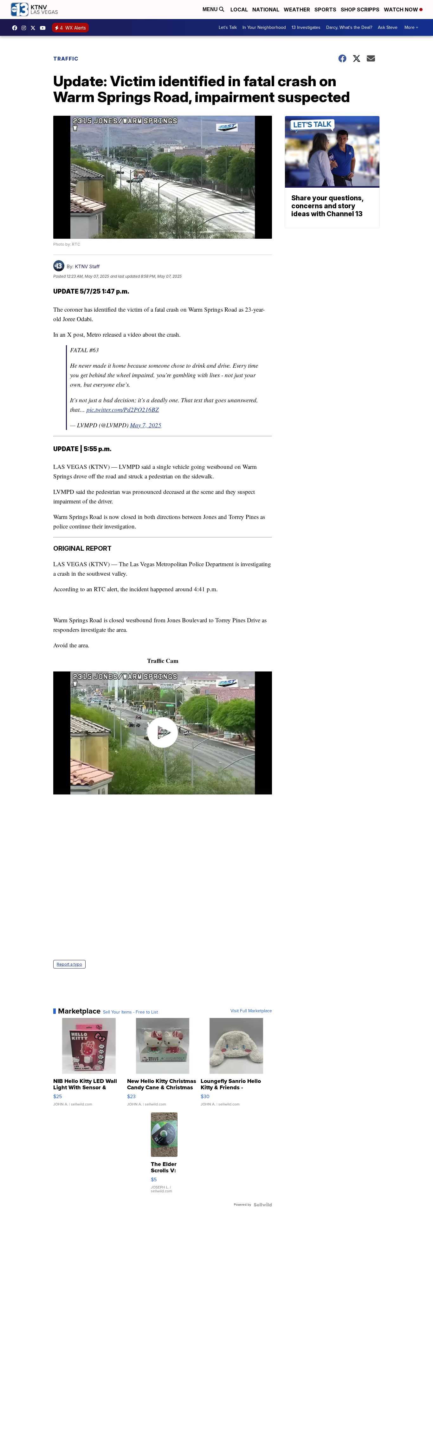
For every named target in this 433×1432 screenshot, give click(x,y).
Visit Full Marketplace (251, 1011)
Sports (325, 9)
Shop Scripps (360, 9)
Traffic (65, 58)
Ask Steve (387, 27)
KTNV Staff (87, 266)
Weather (297, 9)
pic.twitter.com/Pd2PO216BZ (123, 409)
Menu (211, 9)
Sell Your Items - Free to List (130, 1012)
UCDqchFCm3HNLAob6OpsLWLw (44, 27)
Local (239, 9)
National (265, 9)
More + (411, 27)
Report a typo (69, 964)
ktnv (25, 27)
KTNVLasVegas (16, 27)
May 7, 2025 (145, 425)
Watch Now (401, 9)
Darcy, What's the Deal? (349, 27)
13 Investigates (306, 27)
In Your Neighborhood (264, 27)
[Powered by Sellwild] (263, 1204)
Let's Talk (228, 27)
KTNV (34, 27)
